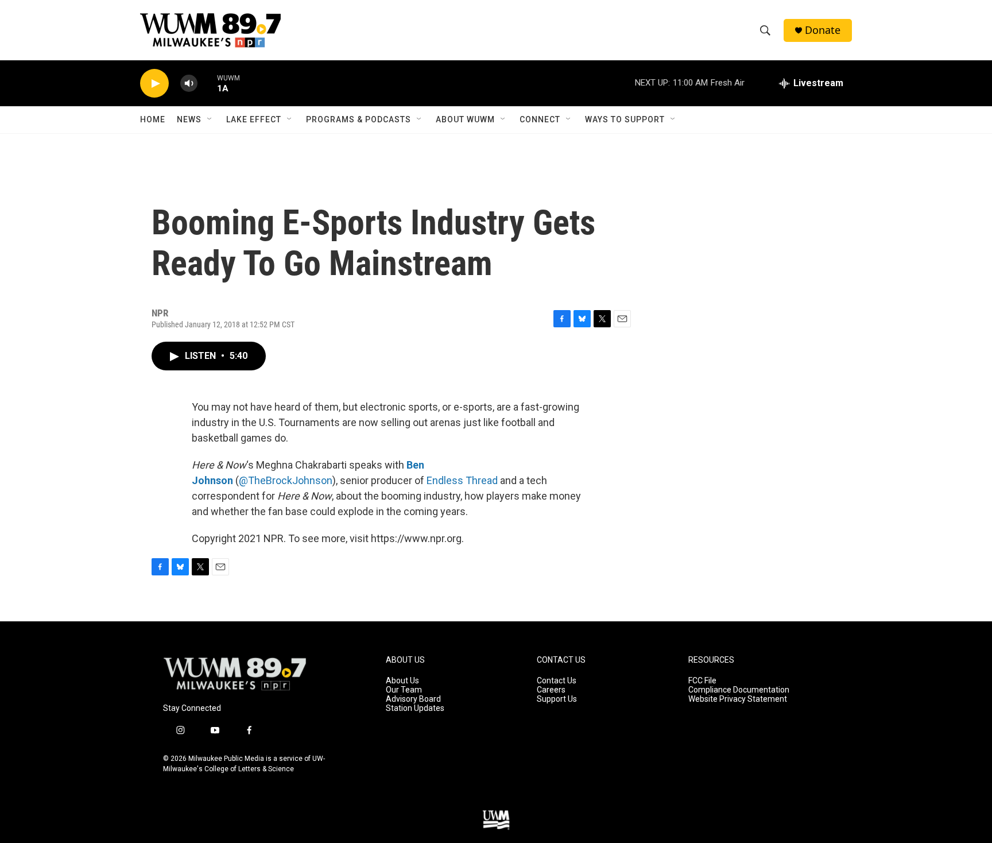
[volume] (189, 83)
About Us (402, 680)
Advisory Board (413, 699)
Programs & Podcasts (358, 119)
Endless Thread (462, 480)
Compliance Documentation (738, 690)
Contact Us (556, 680)
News (189, 119)
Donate (822, 30)
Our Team (404, 690)
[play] (154, 83)
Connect (540, 119)
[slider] (207, 83)
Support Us (557, 699)
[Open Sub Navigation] (210, 119)
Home (152, 119)
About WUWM (465, 119)
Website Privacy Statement (737, 699)
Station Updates (415, 708)
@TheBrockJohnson (285, 480)
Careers (551, 690)
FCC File (702, 680)
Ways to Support (625, 119)
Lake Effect (253, 119)
